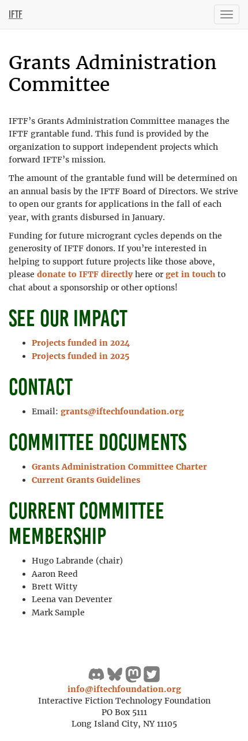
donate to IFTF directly (85, 274)
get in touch (190, 274)
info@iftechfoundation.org (124, 689)
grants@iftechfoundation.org (122, 411)
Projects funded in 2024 (81, 343)
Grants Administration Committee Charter (119, 467)
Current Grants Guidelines (86, 480)
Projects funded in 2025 (81, 356)
